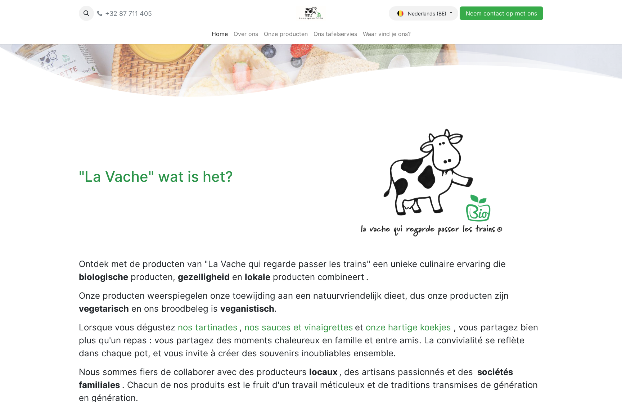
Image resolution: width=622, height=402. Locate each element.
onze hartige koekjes (408, 327)
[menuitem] (220, 34)
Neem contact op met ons (501, 13)
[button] (86, 13)
